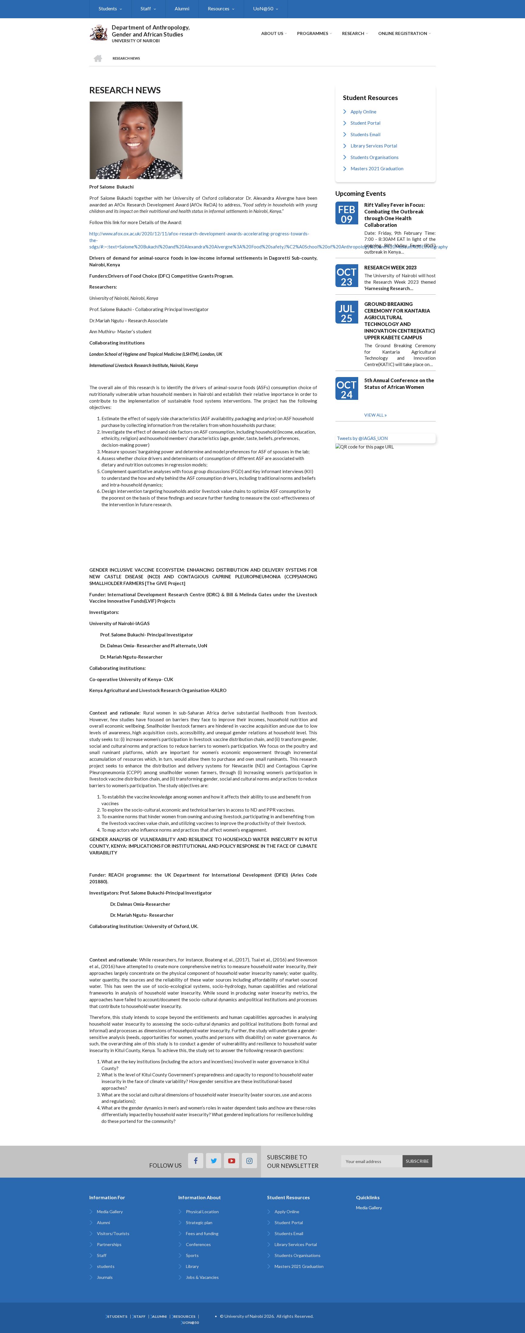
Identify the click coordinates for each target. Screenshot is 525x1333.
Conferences (198, 1244)
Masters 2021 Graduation (377, 168)
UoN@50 (263, 8)
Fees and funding (202, 1233)
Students (108, 8)
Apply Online (363, 111)
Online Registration (402, 33)
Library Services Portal (374, 145)
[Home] (98, 31)
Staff (146, 8)
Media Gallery (110, 1211)
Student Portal (365, 123)
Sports (192, 1255)
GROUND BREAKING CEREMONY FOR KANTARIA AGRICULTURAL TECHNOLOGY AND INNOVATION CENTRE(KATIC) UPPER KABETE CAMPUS (399, 320)
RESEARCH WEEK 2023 (390, 267)
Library (192, 1266)
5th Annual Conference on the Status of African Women (399, 383)
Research (353, 33)
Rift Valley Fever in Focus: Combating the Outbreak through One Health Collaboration (394, 215)
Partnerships (109, 1244)
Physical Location (202, 1211)
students (106, 1266)
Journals (105, 1277)
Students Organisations (375, 157)
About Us (272, 33)
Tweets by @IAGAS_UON (362, 438)
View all (374, 414)
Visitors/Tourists (113, 1233)
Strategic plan (199, 1222)
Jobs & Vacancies (202, 1277)
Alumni (182, 8)
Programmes (312, 33)
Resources (218, 8)
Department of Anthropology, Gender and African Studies (151, 31)
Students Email (365, 134)
